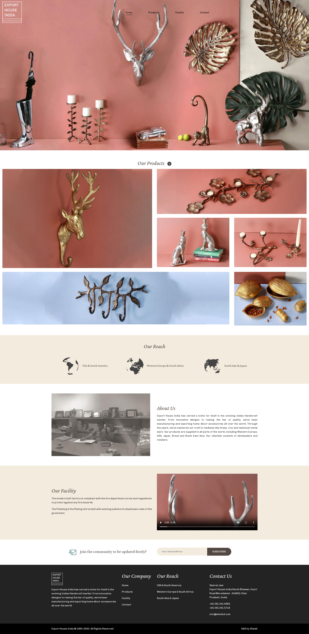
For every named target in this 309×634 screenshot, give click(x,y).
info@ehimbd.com (220, 614)
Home (129, 12)
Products (153, 12)
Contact (204, 12)
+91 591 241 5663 (220, 603)
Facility (179, 12)
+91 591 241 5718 (220, 607)
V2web (254, 628)
